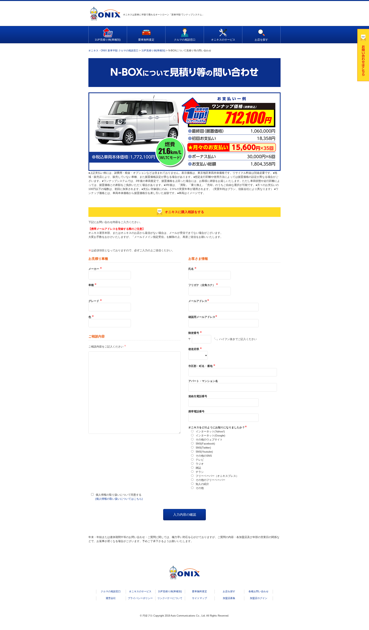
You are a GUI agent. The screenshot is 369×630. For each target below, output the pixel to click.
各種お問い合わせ (258, 591)
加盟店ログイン (258, 598)
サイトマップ (199, 598)
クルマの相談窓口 (184, 39)
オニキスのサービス (223, 39)
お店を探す (261, 39)
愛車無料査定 (146, 39)
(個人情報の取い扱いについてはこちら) (119, 498)
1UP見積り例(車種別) (108, 39)
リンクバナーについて (169, 598)
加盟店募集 (229, 598)
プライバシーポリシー (140, 598)
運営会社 (111, 598)
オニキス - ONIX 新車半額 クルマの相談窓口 (113, 50)
